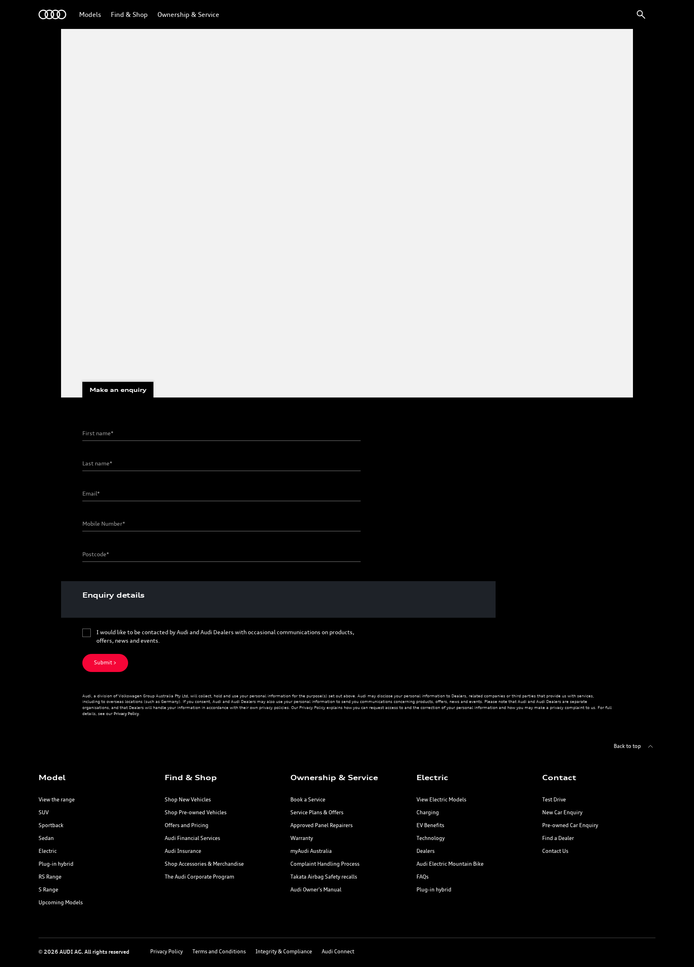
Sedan (46, 838)
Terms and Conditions (219, 952)
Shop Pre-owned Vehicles (196, 812)
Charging (427, 812)
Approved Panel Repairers (321, 825)
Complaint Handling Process (324, 864)
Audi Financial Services (192, 838)
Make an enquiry (118, 389)
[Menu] (52, 14)
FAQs (422, 877)
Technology (430, 838)
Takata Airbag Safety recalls (323, 877)
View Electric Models (441, 800)
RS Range (50, 877)
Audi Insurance (183, 851)
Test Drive (554, 800)
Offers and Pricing (186, 825)
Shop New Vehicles (188, 800)
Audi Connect (338, 952)
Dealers (425, 851)
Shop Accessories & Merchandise (204, 864)
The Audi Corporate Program (199, 877)
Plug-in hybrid (56, 864)
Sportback (51, 825)
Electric (48, 851)
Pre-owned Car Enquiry (570, 825)
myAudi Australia (311, 851)
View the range (57, 800)
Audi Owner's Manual (315, 890)
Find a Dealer (558, 838)
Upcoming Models (61, 903)
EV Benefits (430, 825)
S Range (48, 890)
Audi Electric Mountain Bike (450, 864)
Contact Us (555, 851)
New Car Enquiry (562, 812)
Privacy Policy (126, 714)
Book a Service (307, 800)
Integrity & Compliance (283, 952)
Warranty (301, 838)
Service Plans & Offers (316, 812)
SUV (44, 812)
